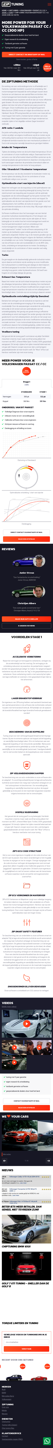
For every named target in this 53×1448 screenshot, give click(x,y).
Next (48, 1161)
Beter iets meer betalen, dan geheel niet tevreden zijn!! (22, 1208)
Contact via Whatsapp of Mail (26, 1101)
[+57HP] (14, 1378)
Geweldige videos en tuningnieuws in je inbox (25, 1335)
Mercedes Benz (8, 1396)
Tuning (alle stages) (9, 1425)
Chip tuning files (8, 1428)
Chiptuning (13, 10)
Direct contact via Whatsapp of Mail (27, 54)
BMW (4, 1393)
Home (4, 10)
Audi (3, 1389)
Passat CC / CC (39, 10)
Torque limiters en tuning (20, 1323)
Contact (5, 1436)
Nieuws (5, 1414)
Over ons (5, 1407)
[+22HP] (38, 1378)
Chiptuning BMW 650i (16, 1246)
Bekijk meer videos (9, 1007)
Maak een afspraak (26, 539)
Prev (4, 1161)
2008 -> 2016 (7, 12)
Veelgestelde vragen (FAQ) (12, 1439)
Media (4, 1410)
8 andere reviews (26, 626)
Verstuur (26, 1349)
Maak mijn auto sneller (26, 619)
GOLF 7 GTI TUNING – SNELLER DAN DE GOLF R (25, 1284)
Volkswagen (25, 10)
